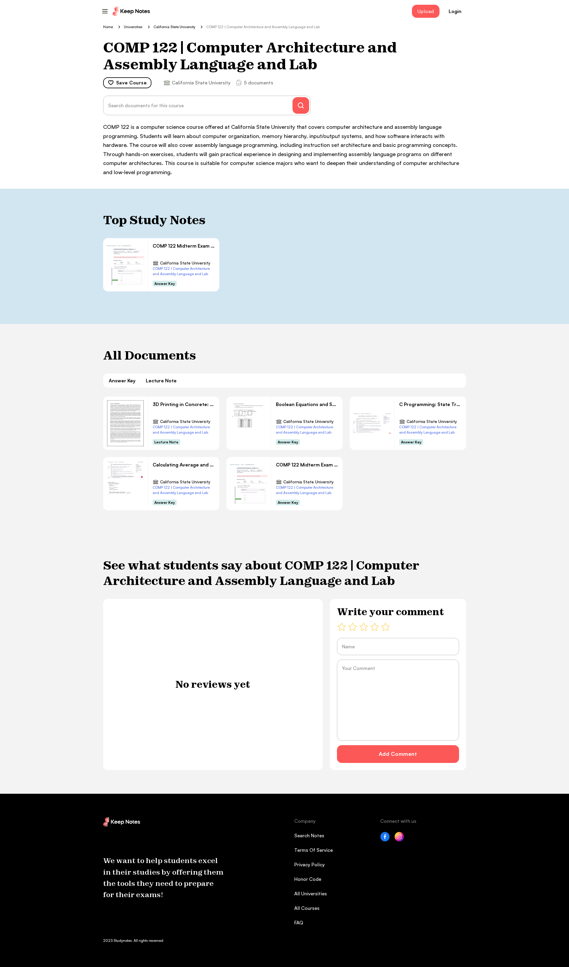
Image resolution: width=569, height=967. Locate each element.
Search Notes (309, 835)
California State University (185, 262)
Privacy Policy (309, 864)
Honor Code (307, 879)
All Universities (310, 894)
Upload (425, 11)
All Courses (306, 908)
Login (455, 11)
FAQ (298, 923)
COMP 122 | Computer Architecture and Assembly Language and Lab (181, 271)
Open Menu (105, 11)
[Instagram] (399, 840)
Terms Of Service (313, 850)
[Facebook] (385, 840)
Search (301, 105)
